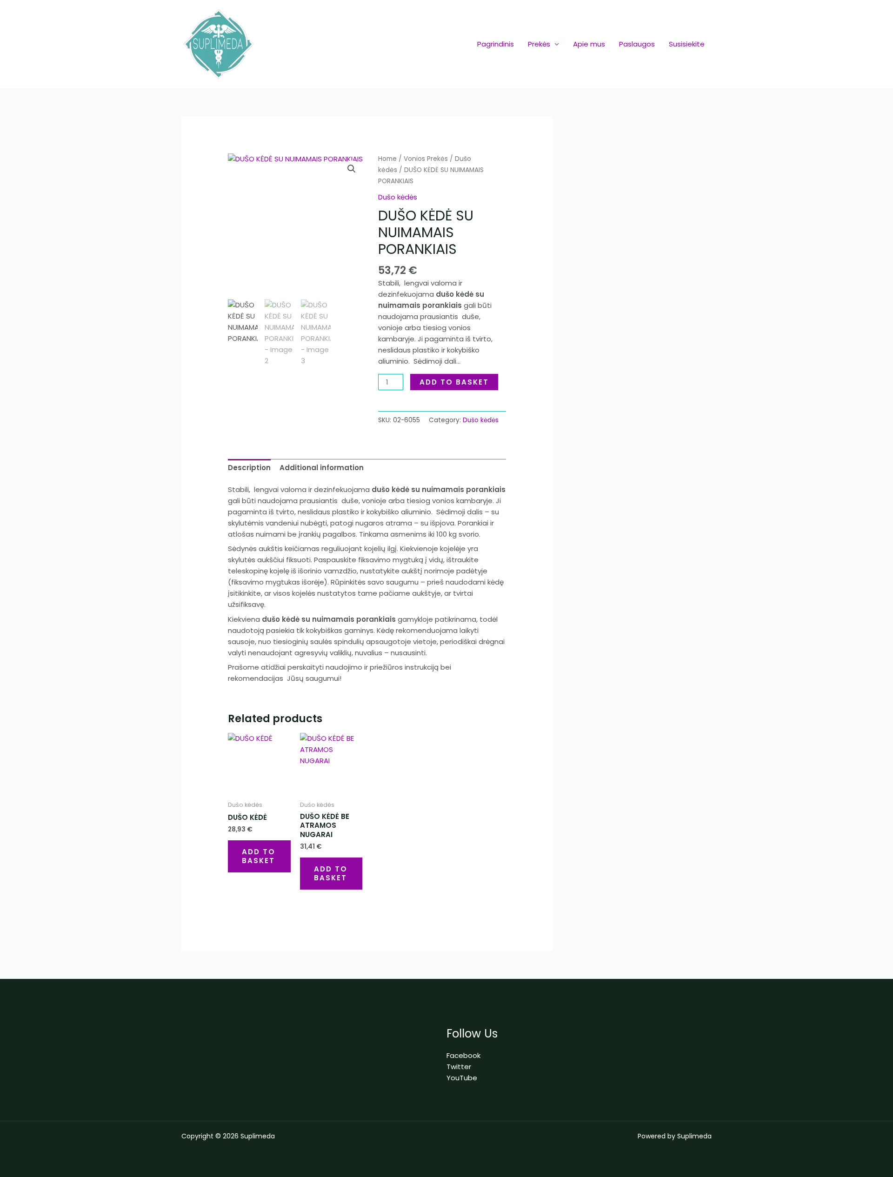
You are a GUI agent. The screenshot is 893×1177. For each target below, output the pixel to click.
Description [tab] (249, 467)
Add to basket (454, 382)
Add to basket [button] (258, 856)
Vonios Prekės (426, 158)
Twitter (458, 1066)
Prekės (539, 44)
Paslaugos (637, 44)
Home (387, 158)
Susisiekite (687, 44)
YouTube (461, 1078)
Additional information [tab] (322, 467)
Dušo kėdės (397, 197)
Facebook (463, 1055)
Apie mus (589, 44)
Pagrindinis (495, 44)
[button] (351, 168)
